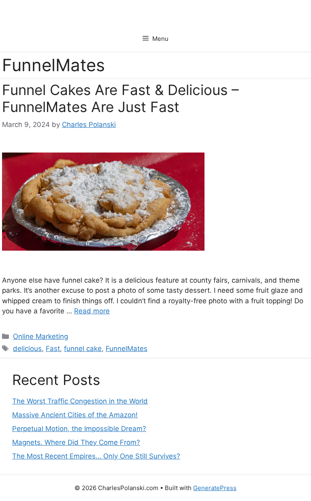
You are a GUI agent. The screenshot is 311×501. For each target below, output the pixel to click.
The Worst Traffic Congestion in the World (80, 401)
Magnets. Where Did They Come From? (76, 442)
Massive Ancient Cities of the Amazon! (75, 415)
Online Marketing (40, 336)
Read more (92, 311)
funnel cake (83, 349)
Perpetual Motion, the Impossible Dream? (79, 429)
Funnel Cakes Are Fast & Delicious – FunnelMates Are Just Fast (120, 98)
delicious (27, 349)
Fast (53, 349)
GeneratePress (214, 488)
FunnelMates (126, 349)
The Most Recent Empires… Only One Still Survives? (96, 456)
